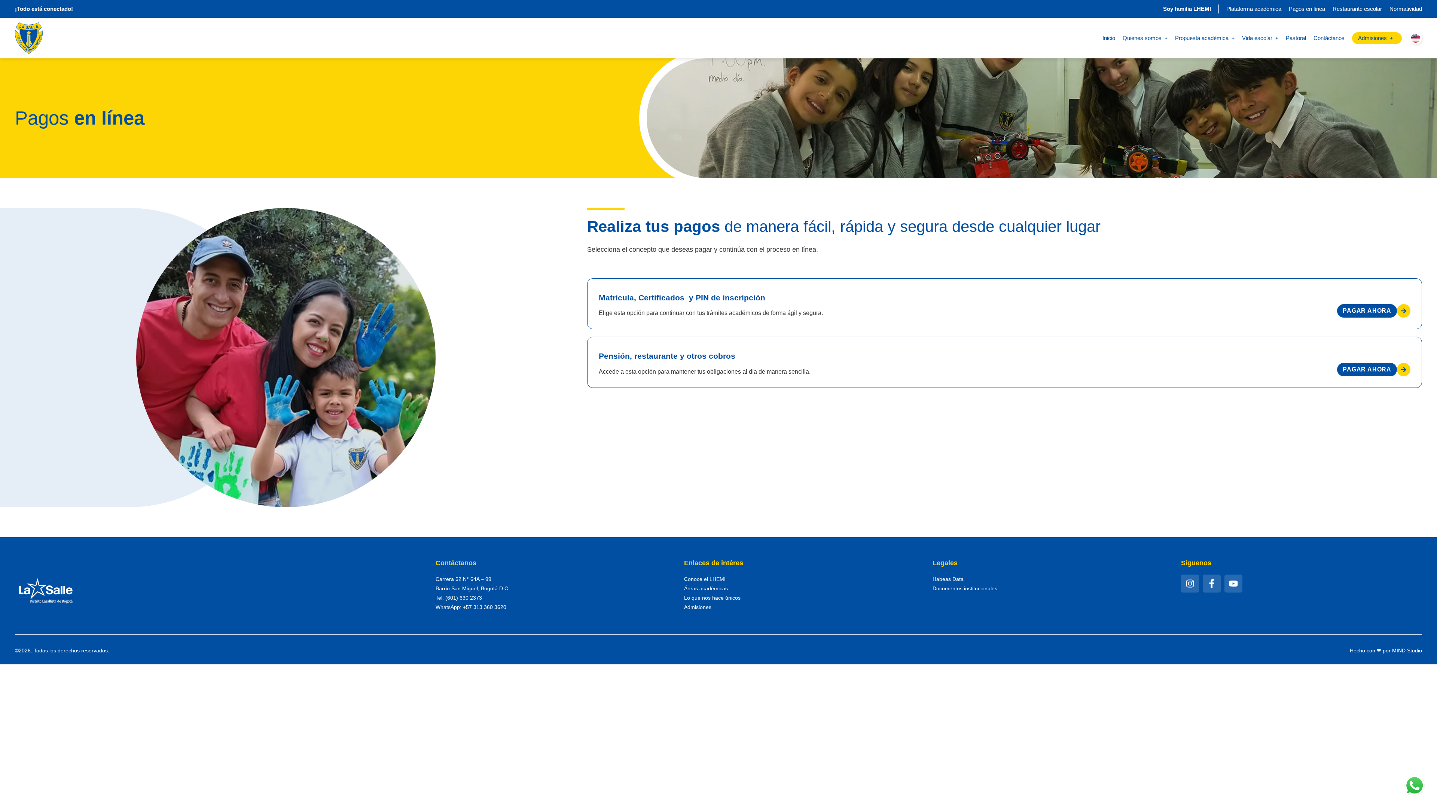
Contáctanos (1329, 38)
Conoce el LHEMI (705, 579)
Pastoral (1296, 38)
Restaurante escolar (1357, 9)
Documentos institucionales (965, 588)
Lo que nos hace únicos (712, 598)
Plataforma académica (1253, 9)
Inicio (1108, 38)
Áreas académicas (706, 588)
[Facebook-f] (1212, 584)
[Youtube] (1233, 584)
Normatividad (1405, 9)
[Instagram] (1190, 584)
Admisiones (697, 607)
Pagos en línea (1307, 9)
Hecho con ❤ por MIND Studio (1386, 651)
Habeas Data (948, 579)
